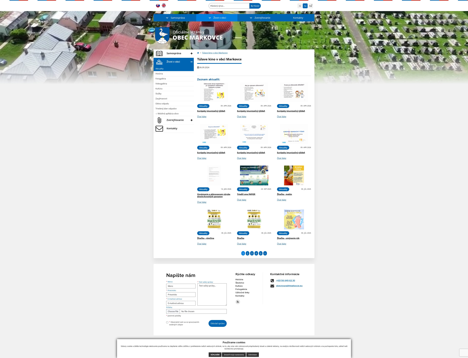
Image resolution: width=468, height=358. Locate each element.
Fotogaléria (161, 78)
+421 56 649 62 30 (285, 280)
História (159, 73)
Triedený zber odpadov (166, 108)
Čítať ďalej (201, 116)
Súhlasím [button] (215, 355)
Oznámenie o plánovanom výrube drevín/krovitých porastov (213, 195)
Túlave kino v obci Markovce (215, 52)
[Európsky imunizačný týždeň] (214, 92)
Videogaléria (161, 83)
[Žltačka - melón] (294, 175)
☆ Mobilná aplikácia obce (167, 113)
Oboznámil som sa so (184, 323)
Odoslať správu (218, 323)
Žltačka (240, 238)
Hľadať (256, 6)
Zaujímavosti (161, 98)
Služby (158, 93)
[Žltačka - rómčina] (214, 219)
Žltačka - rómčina (205, 238)
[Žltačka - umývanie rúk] (294, 219)
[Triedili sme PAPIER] (254, 175)
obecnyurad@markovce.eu (289, 286)
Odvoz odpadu (162, 103)
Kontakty (298, 17)
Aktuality (159, 68)
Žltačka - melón (284, 194)
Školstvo (239, 283)
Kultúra (159, 88)
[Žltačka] (254, 219)
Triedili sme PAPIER (246, 194)
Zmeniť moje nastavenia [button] (234, 355)
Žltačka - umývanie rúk (288, 238)
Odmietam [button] (252, 355)
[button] (175, 17)
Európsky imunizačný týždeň (211, 111)
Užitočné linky (242, 293)
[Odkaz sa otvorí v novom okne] (237, 302)
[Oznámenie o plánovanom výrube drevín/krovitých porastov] (214, 175)
